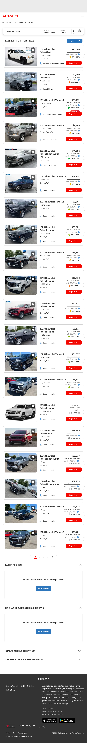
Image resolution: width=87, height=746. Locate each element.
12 (52, 556)
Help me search (74, 41)
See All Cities (47, 708)
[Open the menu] (82, 16)
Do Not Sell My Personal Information (19, 736)
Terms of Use (11, 733)
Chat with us (10, 689)
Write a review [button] (43, 588)
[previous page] (29, 557)
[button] (74, 31)
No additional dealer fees (72, 458)
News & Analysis (12, 686)
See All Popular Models (52, 711)
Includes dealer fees (73, 52)
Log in (42, 726)
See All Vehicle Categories (52, 714)
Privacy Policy (22, 733)
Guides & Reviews (28, 686)
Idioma (11, 726)
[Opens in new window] (49, 720)
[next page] (58, 557)
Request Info (73, 63)
